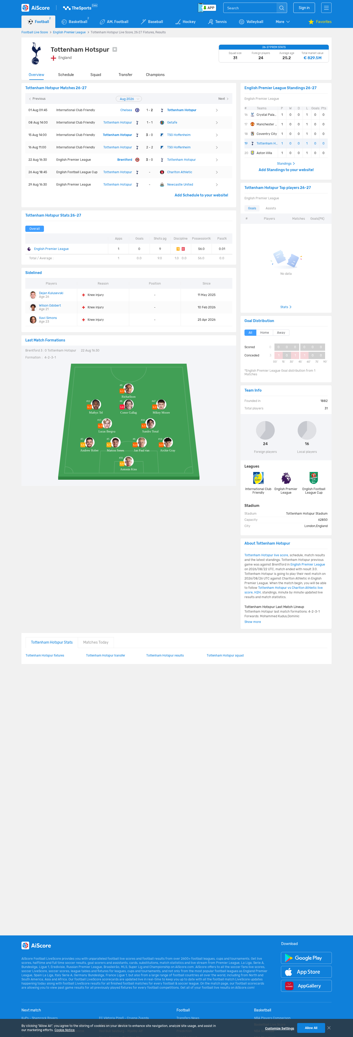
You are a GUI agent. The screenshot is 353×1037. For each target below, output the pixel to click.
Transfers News (188, 1018)
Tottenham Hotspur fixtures (45, 655)
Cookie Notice (65, 1030)
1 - (150, 110)
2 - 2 (149, 147)
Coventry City (267, 134)
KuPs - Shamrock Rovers (39, 1018)
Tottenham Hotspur (267, 143)
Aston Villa (264, 153)
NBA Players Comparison (272, 1018)
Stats (284, 307)
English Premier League (69, 32)
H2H (257, 592)
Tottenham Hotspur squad (225, 655)
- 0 (149, 135)
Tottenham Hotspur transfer (105, 655)
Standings (284, 163)
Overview (36, 75)
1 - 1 (149, 122)
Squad (95, 75)
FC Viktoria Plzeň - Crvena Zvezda (124, 1018)
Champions (155, 75)
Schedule (66, 75)
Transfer (125, 75)
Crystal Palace (267, 115)
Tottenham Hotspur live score (266, 555)
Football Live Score (34, 32)
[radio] (34, 229)
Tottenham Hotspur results (165, 655)
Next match (31, 1010)
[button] (283, 22)
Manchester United (267, 124)
